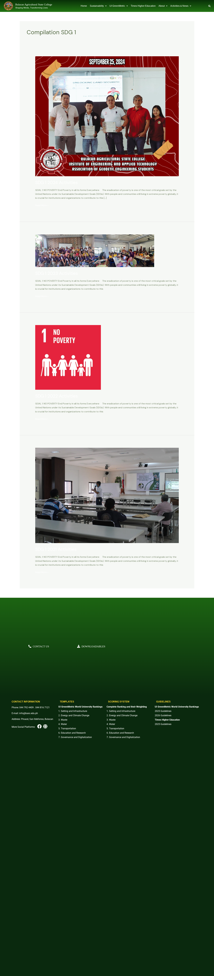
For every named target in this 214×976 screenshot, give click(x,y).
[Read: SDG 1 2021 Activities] (107, 495)
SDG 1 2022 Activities (56, 396)
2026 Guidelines (163, 715)
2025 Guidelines (163, 711)
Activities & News (179, 6)
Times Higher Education (143, 6)
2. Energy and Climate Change (73, 715)
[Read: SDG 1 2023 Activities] (94, 250)
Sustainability (97, 6)
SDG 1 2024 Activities (56, 182)
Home (84, 6)
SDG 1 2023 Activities (56, 273)
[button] (98, 6)
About (162, 6)
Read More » (41, 205)
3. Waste (62, 719)
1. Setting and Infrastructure (72, 711)
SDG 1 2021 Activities (56, 549)
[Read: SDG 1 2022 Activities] (68, 357)
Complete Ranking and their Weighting (127, 706)
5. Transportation (67, 728)
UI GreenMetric (117, 6)
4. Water (62, 724)
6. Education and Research (72, 732)
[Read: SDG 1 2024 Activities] (107, 115)
